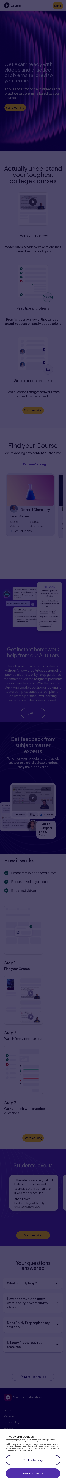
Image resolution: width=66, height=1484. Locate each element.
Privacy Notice (27, 1450)
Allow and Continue (33, 1473)
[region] (33, 1456)
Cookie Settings (33, 1460)
